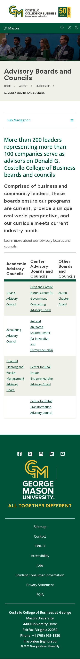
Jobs (40, 565)
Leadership (43, 86)
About (23, 86)
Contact (40, 536)
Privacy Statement (40, 585)
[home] (62, 27)
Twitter (30, 454)
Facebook (19, 454)
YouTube (62, 454)
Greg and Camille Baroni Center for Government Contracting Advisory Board (42, 298)
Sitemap (40, 526)
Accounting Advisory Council (13, 335)
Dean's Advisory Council (12, 298)
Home (7, 86)
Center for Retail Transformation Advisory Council (41, 407)
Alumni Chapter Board (63, 298)
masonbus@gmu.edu (40, 641)
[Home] (40, 11)
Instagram (41, 454)
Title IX (40, 546)
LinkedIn (51, 454)
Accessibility (40, 555)
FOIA (40, 594)
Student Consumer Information (40, 575)
